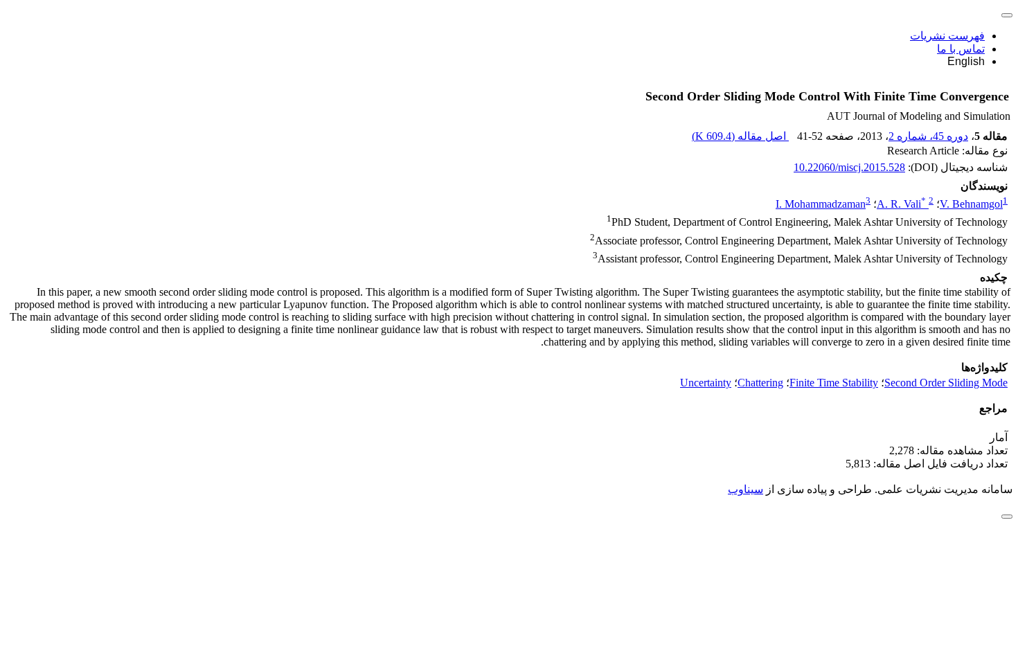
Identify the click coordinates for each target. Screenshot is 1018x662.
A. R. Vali (901, 204)
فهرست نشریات (947, 36)
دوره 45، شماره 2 (928, 136)
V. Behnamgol (971, 204)
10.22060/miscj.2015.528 (849, 167)
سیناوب (745, 489)
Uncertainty (705, 382)
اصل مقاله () (740, 136)
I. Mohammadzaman (821, 204)
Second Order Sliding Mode (946, 382)
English (966, 61)
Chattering (760, 382)
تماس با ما (961, 49)
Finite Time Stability (833, 382)
